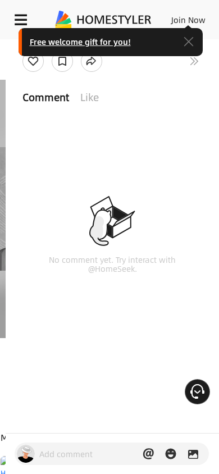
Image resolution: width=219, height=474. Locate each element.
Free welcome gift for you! (80, 41)
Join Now (188, 19)
